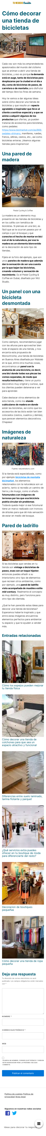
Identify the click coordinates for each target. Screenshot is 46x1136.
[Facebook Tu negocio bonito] (8, 1113)
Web (4, 1044)
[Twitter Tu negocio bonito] (14, 1113)
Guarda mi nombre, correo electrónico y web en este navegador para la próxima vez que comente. (23, 1063)
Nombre (7, 1016)
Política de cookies (14, 1094)
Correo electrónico (14, 1030)
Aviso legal (20, 1097)
